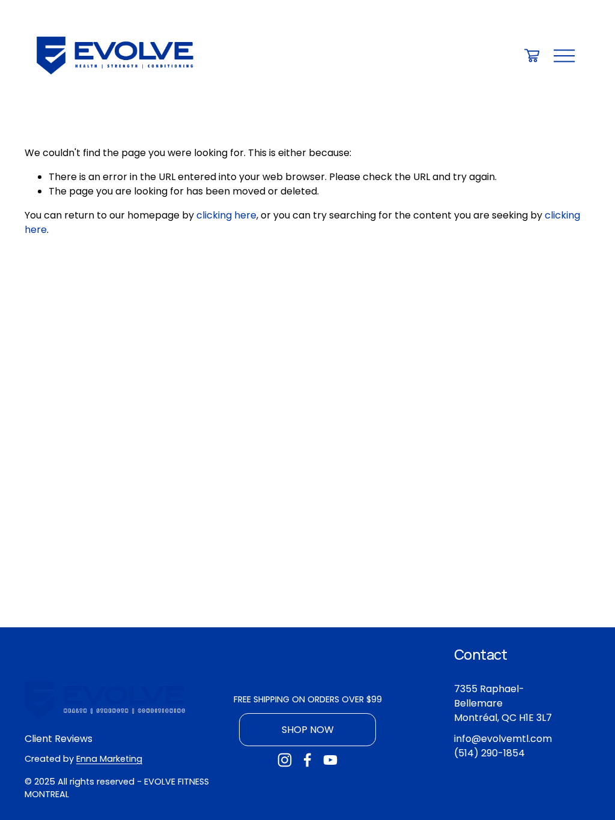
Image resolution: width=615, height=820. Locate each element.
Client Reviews (58, 739)
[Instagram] (284, 760)
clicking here (226, 215)
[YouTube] (330, 760)
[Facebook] (307, 760)
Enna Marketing (109, 759)
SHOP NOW (308, 730)
